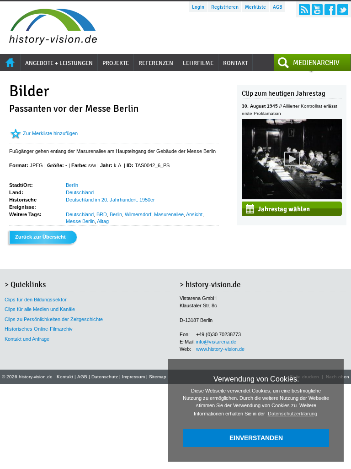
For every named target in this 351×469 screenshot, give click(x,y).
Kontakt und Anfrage (27, 339)
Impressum (133, 376)
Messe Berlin (80, 221)
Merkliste (255, 7)
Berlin (72, 185)
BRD (101, 214)
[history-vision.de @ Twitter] (342, 9)
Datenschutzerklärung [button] (292, 413)
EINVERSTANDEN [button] (256, 438)
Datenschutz (104, 376)
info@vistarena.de (216, 341)
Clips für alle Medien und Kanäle (40, 309)
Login (198, 7)
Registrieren (225, 7)
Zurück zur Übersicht (40, 237)
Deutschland (80, 192)
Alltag (103, 221)
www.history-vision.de (220, 349)
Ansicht (194, 214)
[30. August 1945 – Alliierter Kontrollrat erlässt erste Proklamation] (292, 197)
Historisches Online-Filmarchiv (39, 329)
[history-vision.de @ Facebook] (329, 9)
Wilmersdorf (138, 214)
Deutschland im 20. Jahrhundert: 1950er (110, 199)
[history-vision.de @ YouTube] (317, 9)
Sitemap (157, 376)
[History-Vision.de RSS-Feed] (304, 9)
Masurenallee (169, 214)
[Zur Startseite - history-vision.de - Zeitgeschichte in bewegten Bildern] (48, 42)
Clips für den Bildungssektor (36, 299)
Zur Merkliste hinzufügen (50, 133)
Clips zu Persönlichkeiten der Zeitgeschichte (54, 319)
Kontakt (65, 376)
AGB (277, 7)
